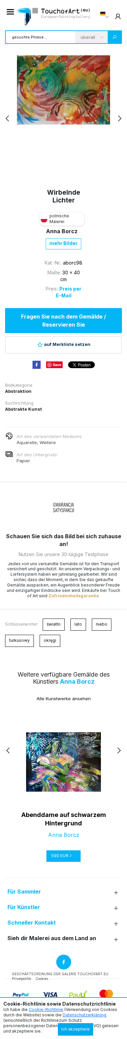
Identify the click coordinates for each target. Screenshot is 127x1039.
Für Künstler (23, 907)
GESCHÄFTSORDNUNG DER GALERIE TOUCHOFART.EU (60, 974)
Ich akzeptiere (75, 1029)
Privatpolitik (21, 979)
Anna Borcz (62, 231)
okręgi (50, 640)
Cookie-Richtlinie (46, 1009)
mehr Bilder (63, 243)
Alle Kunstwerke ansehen (64, 698)
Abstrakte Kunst (23, 409)
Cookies (42, 979)
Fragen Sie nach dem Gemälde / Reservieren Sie (63, 320)
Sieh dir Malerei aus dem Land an (51, 938)
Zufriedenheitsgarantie (73, 595)
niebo (101, 624)
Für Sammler (24, 891)
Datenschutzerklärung (84, 1014)
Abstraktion (18, 391)
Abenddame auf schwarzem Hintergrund (63, 819)
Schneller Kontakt (31, 923)
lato (78, 624)
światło (54, 624)
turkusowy (19, 640)
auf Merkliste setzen (67, 344)
